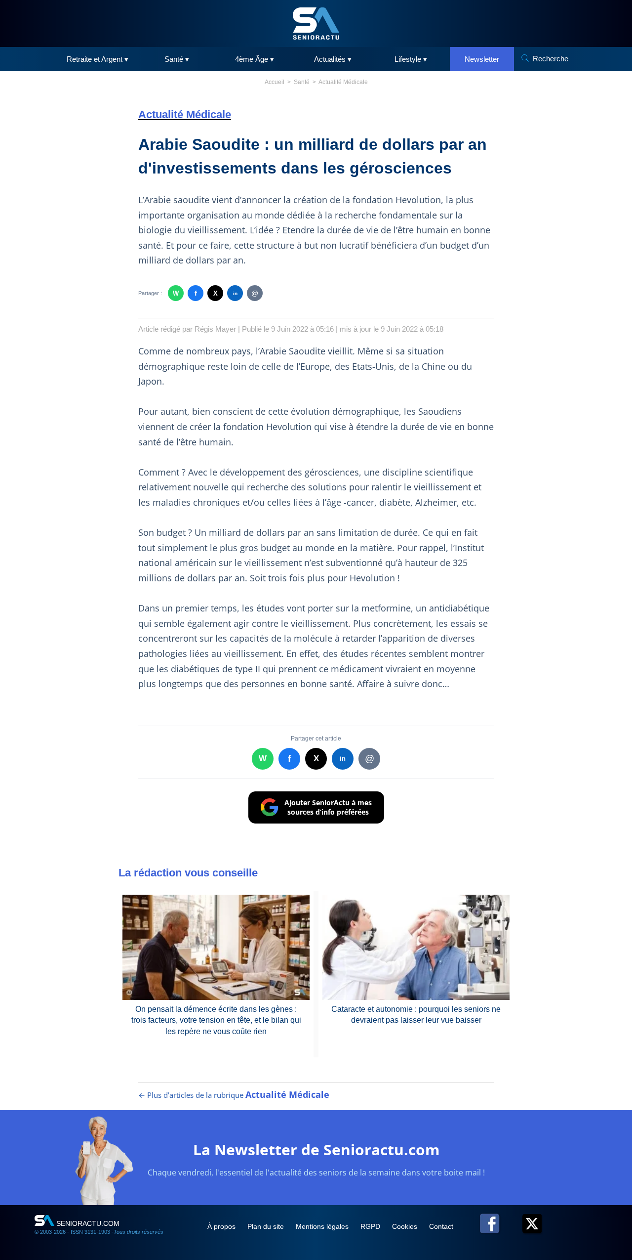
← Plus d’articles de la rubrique (233, 1095)
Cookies (405, 1226)
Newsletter (482, 59)
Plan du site (266, 1226)
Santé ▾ (176, 59)
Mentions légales (323, 1226)
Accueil (274, 82)
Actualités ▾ (333, 59)
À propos (222, 1226)
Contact (441, 1226)
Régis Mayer (215, 329)
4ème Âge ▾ (254, 59)
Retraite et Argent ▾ (97, 59)
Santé (302, 82)
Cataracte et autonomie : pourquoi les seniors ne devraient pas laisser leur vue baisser (416, 1014)
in (235, 293)
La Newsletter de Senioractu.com (316, 1149)
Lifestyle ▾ (411, 59)
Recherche (550, 58)
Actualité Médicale (343, 82)
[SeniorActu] (316, 23)
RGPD (371, 1226)
